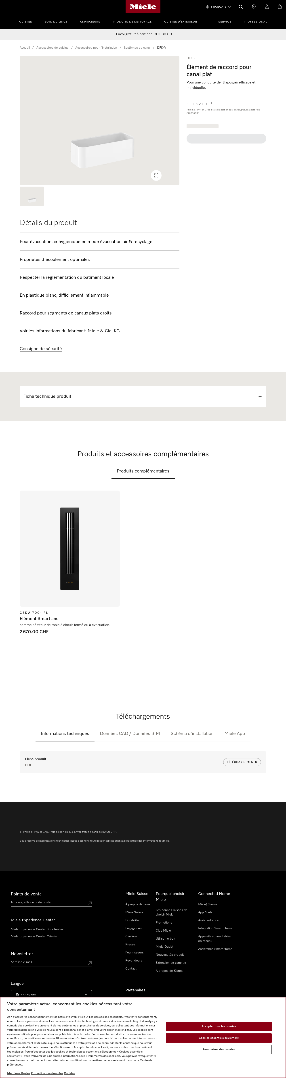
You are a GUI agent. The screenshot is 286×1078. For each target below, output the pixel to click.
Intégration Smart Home (215, 928)
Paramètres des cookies (218, 1049)
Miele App (234, 733)
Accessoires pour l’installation (96, 47)
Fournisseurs (134, 952)
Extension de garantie (171, 962)
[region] (99, 120)
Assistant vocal (208, 920)
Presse (130, 944)
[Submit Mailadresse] (90, 963)
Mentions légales (18, 1073)
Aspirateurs (90, 22)
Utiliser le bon (165, 938)
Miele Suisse (134, 912)
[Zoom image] (156, 175)
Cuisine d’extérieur (180, 22)
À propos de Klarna (169, 970)
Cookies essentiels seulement (219, 1037)
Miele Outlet (164, 946)
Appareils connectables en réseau (214, 939)
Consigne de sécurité (41, 349)
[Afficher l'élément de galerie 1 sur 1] (32, 197)
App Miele (205, 912)
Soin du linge (55, 22)
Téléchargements (242, 762)
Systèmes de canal (137, 47)
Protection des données (47, 1073)
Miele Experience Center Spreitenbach (38, 929)
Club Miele (163, 930)
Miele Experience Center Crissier (34, 936)
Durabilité (132, 920)
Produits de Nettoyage (132, 22)
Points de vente (26, 894)
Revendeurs (133, 960)
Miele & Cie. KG (104, 331)
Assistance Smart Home (215, 949)
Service (224, 22)
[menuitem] (28, 21)
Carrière (131, 936)
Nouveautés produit (170, 954)
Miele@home (207, 904)
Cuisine (25, 22)
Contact (131, 968)
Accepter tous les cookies (219, 1026)
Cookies (69, 1073)
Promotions (164, 922)
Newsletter (22, 954)
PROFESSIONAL (255, 22)
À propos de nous (137, 904)
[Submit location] (90, 903)
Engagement (134, 928)
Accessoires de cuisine (52, 47)
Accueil (25, 47)
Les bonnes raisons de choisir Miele (171, 912)
